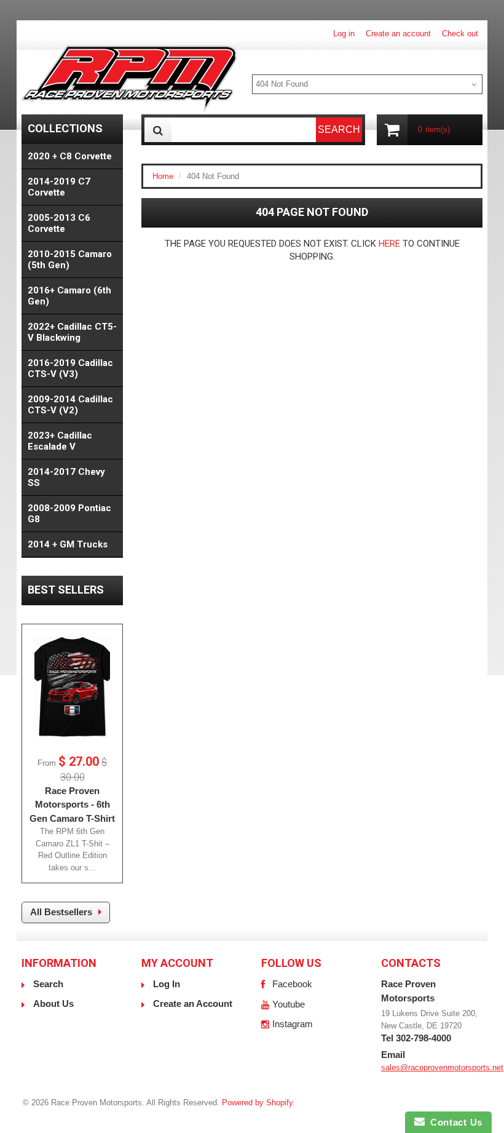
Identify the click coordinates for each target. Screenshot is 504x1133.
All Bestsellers (61, 912)
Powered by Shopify (257, 1102)
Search (48, 984)
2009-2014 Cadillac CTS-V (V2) (70, 405)
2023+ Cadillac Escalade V (60, 441)
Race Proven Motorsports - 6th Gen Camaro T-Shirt (72, 804)
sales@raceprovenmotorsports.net (442, 1067)
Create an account (398, 33)
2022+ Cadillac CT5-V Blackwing (72, 332)
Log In (166, 984)
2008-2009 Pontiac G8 (69, 514)
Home (162, 176)
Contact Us (453, 1122)
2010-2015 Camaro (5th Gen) (70, 259)
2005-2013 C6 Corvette (59, 223)
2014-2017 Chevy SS (66, 477)
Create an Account (192, 1003)
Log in (344, 33)
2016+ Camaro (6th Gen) (69, 296)
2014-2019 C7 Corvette (59, 187)
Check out (460, 33)
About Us (53, 1003)
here (389, 243)
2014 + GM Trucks (68, 544)
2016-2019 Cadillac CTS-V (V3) (70, 368)
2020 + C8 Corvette (70, 156)
